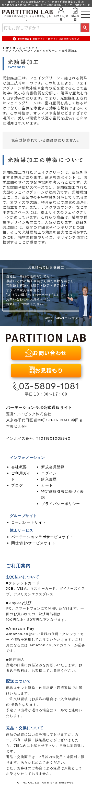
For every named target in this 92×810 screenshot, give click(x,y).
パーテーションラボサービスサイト (42, 537)
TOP (6, 48)
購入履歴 (49, 479)
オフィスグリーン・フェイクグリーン (31, 50)
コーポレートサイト (28, 522)
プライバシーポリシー (60, 503)
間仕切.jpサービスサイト (33, 543)
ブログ (17, 485)
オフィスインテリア (27, 48)
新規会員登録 (52, 467)
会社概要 (19, 467)
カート (47, 485)
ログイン (49, 473)
